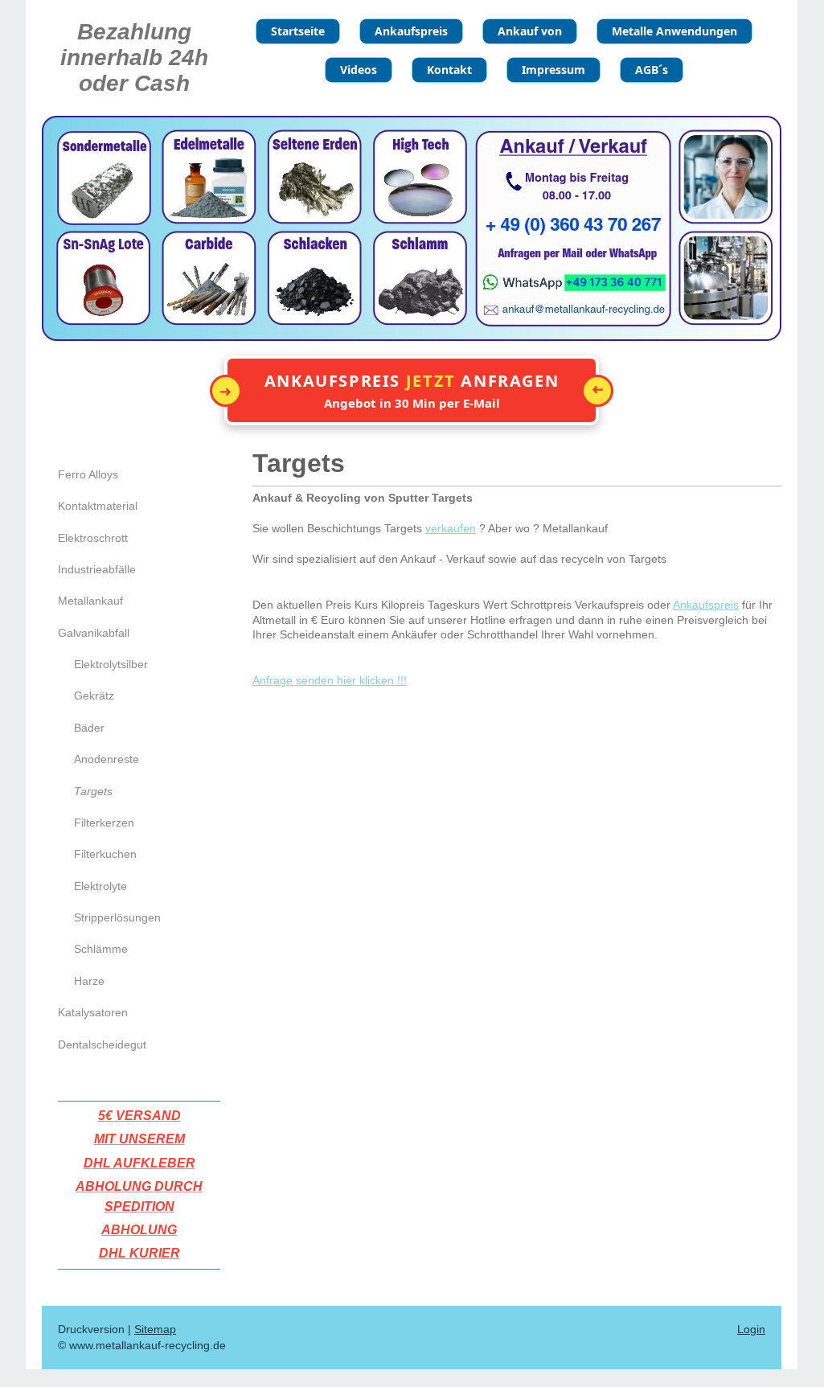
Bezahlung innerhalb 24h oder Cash (134, 57)
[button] (411, 390)
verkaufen (450, 528)
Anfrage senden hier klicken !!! (329, 680)
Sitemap (155, 1329)
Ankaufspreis (706, 604)
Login (751, 1329)
